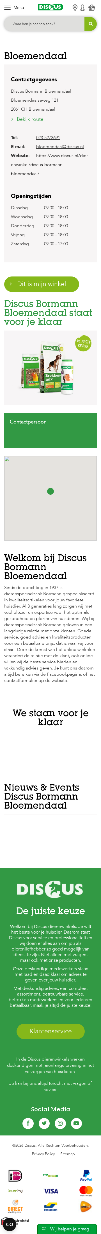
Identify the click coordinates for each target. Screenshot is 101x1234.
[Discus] (50, 7)
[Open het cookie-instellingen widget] (9, 1224)
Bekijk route (30, 119)
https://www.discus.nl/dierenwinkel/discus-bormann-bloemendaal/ (49, 165)
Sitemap (67, 1154)
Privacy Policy (43, 1154)
